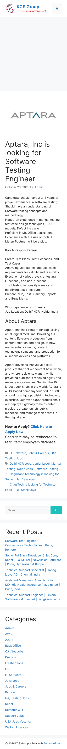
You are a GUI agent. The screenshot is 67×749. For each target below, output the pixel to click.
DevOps (10, 657)
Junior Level (41, 463)
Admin (9, 628)
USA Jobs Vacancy (18, 721)
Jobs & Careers (38, 453)
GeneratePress (52, 743)
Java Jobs (12, 680)
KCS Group (28, 6)
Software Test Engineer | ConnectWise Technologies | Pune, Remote (29, 545)
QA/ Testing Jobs (17, 698)
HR (7, 669)
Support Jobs (14, 715)
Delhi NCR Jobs (20, 463)
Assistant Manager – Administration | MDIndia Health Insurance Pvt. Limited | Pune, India (32, 585)
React (9, 704)
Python (10, 692)
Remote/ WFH (14, 710)
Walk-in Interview (17, 727)
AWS (8, 634)
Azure (9, 639)
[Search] (56, 510)
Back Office (13, 645)
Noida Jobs (25, 469)
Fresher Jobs (14, 663)
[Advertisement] (33, 52)
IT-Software (18, 453)
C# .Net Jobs (14, 651)
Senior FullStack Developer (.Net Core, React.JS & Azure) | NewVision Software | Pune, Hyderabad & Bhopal (33, 560)
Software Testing (46, 469)
